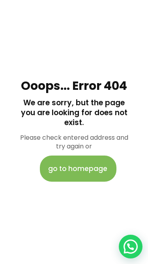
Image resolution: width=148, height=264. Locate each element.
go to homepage (77, 168)
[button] (130, 246)
